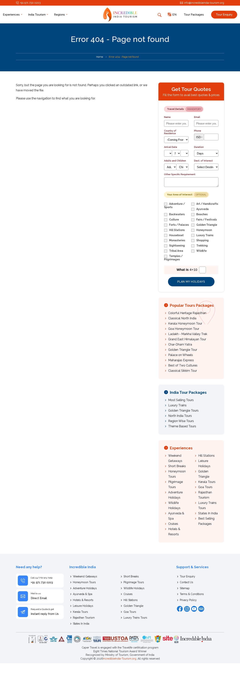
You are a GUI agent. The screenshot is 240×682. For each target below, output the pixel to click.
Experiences (11, 14)
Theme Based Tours (182, 426)
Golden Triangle (133, 605)
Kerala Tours (206, 482)
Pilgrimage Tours (134, 582)
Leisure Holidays (83, 605)
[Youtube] (194, 609)
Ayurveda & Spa (82, 594)
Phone (197, 131)
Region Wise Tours (181, 421)
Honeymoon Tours (84, 582)
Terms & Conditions (192, 594)
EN (174, 14)
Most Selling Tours (181, 400)
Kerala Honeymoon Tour (185, 323)
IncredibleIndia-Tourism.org (119, 658)
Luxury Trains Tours (135, 617)
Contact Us (186, 582)
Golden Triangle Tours (183, 410)
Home (99, 56)
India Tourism (37, 14)
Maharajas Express (181, 360)
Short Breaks (177, 466)
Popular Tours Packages (192, 305)
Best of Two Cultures (182, 365)
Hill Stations (206, 455)
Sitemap (185, 588)
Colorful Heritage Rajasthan (187, 313)
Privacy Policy (188, 600)
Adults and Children (175, 160)
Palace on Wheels (180, 355)
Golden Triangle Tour (182, 349)
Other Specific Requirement (179, 174)
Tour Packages (194, 14)
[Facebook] (180, 609)
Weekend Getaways (85, 576)
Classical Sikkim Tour (182, 370)
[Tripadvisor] (201, 609)
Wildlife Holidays (134, 588)
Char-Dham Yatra (180, 344)
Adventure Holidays (85, 588)
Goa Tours (205, 487)
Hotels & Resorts (83, 600)
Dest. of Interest (203, 160)
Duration (199, 147)
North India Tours (180, 416)
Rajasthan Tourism (84, 617)
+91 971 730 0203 (30, 2)
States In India (208, 513)
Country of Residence (170, 132)
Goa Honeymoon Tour (183, 329)
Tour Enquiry (224, 14)
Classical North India (182, 318)
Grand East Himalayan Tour (187, 339)
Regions (60, 14)
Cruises (173, 524)
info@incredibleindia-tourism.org (204, 2)
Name (167, 117)
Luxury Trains (177, 405)
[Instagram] (187, 609)
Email (197, 117)
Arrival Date (170, 147)
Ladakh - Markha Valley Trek (187, 334)
